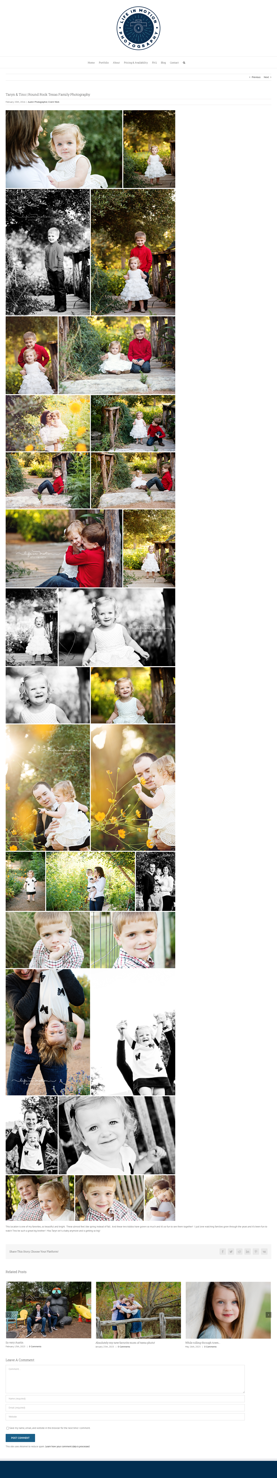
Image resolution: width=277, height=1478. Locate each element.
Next (266, 77)
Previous (256, 77)
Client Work (53, 101)
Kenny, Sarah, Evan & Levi (201, 1342)
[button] (184, 62)
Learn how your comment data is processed (67, 1446)
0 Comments (34, 1346)
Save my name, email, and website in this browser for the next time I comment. (49, 1428)
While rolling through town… (113, 1342)
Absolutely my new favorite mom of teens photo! (35, 1342)
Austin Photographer (37, 101)
